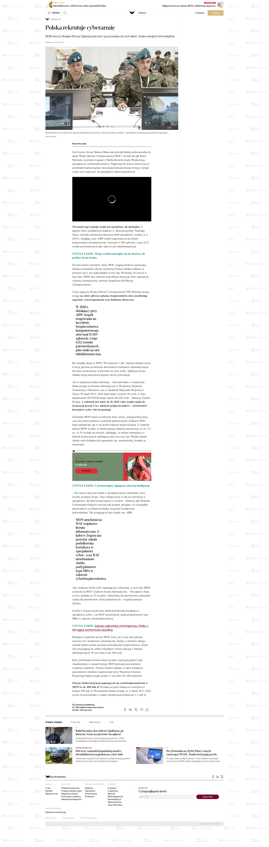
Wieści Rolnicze (114, 802)
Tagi (111, 722)
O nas (47, 788)
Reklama (89, 788)
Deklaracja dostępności (71, 799)
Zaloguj (215, 13)
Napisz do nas (51, 794)
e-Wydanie (199, 13)
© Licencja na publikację (83, 705)
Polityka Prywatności (70, 788)
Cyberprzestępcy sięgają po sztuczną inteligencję (122, 485)
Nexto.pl (111, 794)
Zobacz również (53, 722)
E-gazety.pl (113, 791)
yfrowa (142, 12)
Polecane (76, 722)
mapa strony (50, 818)
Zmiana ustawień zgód (71, 791)
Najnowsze (95, 722)
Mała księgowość (115, 796)
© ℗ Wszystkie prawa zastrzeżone (88, 707)
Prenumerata (91, 794)
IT (59, 19)
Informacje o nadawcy (71, 796)
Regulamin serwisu (69, 794)
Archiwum (89, 796)
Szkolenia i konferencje (55, 812)
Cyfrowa (54, 19)
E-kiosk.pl (112, 788)
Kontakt (48, 791)
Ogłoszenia (90, 791)
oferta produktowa (88, 818)
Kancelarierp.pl (114, 799)
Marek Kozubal (79, 144)
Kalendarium (68, 818)
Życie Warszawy (115, 805)
